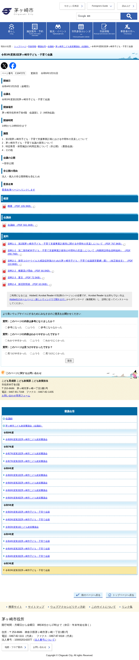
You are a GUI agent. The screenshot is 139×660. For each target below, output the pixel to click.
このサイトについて (103, 606)
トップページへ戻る (123, 595)
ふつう (31, 327)
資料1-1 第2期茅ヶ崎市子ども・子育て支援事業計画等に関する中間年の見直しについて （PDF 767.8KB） (65, 243)
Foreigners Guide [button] (100, 6)
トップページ (20, 46)
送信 (69, 360)
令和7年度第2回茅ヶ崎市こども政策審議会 (26, 461)
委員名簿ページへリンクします (18, 190)
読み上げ (126, 6)
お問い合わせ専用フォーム (16, 395)
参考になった (15, 327)
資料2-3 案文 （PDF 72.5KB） (25, 277)
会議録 (51, 46)
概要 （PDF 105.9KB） (20, 206)
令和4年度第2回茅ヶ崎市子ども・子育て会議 (27, 548)
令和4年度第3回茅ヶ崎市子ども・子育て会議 (27, 556)
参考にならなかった (51, 327)
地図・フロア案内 (13, 647)
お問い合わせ (39, 647)
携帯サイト (15, 606)
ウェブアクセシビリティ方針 (67, 606)
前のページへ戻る (90, 595)
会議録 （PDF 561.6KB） (21, 225)
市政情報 (32, 46)
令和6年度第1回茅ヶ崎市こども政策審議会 (26, 475)
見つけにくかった (55, 353)
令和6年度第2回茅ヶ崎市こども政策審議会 (26, 483)
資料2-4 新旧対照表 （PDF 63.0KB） (28, 284)
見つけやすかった (17, 353)
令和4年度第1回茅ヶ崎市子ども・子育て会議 (27, 541)
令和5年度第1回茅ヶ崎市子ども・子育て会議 (27, 512)
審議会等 (42, 46)
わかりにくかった (55, 340)
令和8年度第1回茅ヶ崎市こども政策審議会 (26, 439)
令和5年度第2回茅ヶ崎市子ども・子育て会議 (27, 519)
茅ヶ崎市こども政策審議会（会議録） (72, 46)
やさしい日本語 (71, 6)
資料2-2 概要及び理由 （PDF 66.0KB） (29, 271)
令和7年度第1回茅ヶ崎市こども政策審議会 (26, 453)
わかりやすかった (17, 340)
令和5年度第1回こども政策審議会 (22, 527)
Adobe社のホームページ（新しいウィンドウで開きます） (37, 299)
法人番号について (45, 639)
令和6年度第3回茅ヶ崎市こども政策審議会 (26, 490)
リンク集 (127, 606)
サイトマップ (36, 606)
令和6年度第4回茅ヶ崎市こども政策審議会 (26, 497)
